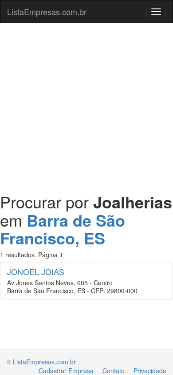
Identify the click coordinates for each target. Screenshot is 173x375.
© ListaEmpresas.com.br (41, 361)
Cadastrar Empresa (66, 370)
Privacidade (150, 370)
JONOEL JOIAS (35, 271)
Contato (113, 370)
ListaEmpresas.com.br (46, 11)
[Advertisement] (86, 104)
